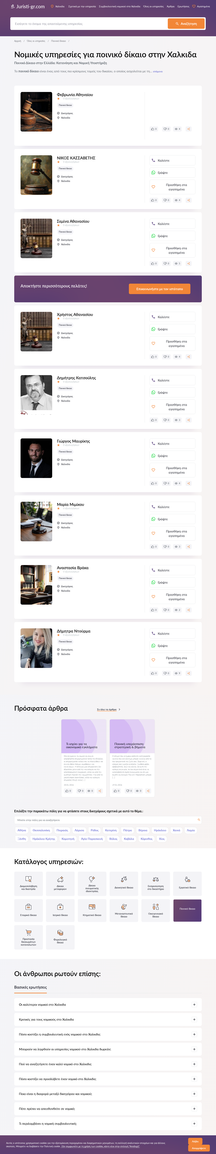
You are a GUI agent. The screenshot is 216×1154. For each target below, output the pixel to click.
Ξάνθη (22, 838)
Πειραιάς (62, 830)
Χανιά (176, 830)
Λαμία (191, 830)
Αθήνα (22, 830)
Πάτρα (127, 830)
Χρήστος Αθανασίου (75, 314)
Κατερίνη (111, 830)
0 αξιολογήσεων (71, 98)
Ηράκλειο (160, 830)
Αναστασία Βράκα (73, 567)
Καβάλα (129, 838)
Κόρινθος (146, 838)
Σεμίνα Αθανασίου (73, 221)
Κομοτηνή (68, 838)
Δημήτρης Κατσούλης (76, 377)
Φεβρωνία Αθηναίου (75, 94)
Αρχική (17, 41)
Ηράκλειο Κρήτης (44, 838)
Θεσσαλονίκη (41, 830)
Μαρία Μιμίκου (70, 504)
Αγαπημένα (203, 6)
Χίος (162, 838)
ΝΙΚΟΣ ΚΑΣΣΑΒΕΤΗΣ (76, 157)
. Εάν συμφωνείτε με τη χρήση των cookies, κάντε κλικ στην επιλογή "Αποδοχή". (100, 1146)
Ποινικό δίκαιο (65, 105)
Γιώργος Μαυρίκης (73, 441)
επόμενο (158, 71)
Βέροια (143, 830)
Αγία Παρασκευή (92, 838)
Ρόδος (95, 830)
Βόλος (113, 838)
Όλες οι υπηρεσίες (36, 41)
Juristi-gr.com (30, 6)
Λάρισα (79, 830)
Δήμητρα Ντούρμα (73, 631)
